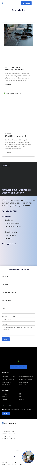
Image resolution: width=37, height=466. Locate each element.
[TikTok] (17, 447)
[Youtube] (17, 454)
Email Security (6, 382)
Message (4, 324)
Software (8, 65)
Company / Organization (9, 292)
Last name (5, 284)
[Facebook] (5, 454)
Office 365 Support (8, 379)
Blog (20, 394)
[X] (5, 447)
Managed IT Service (8, 377)
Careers (4, 399)
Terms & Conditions (7, 464)
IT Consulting (23, 385)
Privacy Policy (18, 464)
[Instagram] (28, 447)
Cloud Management (25, 379)
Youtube (16, 457)
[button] (33, 3)
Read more (8, 84)
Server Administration (26, 377)
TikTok (16, 450)
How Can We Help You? (9, 316)
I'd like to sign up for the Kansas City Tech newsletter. (17, 409)
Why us (4, 396)
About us (4, 394)
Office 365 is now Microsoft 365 (15, 136)
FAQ (20, 396)
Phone (4, 308)
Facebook (5, 457)
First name (5, 276)
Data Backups (23, 382)
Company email (6, 300)
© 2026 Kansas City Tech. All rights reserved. (14, 462)
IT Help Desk (6, 385)
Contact (21, 399)
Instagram (28, 450)
